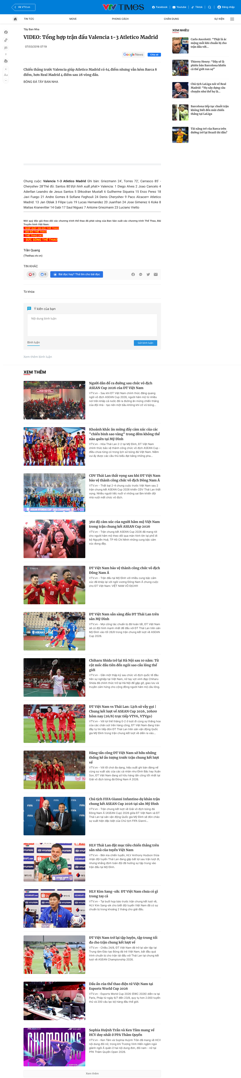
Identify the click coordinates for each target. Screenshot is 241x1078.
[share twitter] (148, 274)
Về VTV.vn (24, 7)
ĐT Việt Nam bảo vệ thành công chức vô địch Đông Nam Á (124, 570)
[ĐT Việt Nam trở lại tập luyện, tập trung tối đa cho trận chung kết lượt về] (54, 954)
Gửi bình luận (145, 342)
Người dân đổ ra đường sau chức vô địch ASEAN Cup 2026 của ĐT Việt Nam (120, 385)
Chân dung (171, 18)
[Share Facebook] (133, 274)
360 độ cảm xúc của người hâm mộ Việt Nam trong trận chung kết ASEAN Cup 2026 (124, 524)
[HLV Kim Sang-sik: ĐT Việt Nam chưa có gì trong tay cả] (54, 908)
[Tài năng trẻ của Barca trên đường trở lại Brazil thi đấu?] (180, 135)
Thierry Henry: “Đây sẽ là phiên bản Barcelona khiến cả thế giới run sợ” (208, 65)
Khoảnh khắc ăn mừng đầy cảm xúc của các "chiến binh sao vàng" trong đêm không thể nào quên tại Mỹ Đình (124, 434)
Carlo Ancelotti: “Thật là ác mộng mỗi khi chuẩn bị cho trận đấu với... (209, 43)
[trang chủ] (15, 19)
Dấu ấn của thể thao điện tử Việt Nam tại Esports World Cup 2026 (121, 986)
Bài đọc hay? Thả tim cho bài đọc (79, 274)
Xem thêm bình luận (38, 357)
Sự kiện (219, 18)
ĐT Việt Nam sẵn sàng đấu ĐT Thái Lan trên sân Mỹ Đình (124, 616)
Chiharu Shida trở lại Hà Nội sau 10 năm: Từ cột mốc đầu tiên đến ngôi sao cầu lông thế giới (124, 665)
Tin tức (29, 18)
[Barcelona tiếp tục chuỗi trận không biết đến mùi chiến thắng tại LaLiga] (180, 112)
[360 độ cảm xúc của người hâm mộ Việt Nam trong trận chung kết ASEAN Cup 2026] (54, 539)
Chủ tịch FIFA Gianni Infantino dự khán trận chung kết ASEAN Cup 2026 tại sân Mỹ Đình (124, 801)
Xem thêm (92, 1073)
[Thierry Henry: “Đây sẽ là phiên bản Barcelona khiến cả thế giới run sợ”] (180, 68)
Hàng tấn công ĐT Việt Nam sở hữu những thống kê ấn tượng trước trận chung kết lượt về (124, 757)
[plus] (6, 69)
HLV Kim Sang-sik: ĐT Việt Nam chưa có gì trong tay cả (123, 893)
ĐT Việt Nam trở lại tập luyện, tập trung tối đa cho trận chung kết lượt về (123, 940)
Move (73, 18)
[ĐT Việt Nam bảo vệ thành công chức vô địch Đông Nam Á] (54, 585)
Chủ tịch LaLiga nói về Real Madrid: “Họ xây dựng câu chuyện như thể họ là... (208, 87)
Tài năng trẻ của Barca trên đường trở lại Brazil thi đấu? (209, 130)
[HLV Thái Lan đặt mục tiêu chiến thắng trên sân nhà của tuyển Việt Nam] (54, 862)
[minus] (6, 80)
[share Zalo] (140, 274)
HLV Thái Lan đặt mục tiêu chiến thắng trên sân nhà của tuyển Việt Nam (124, 847)
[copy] (6, 40)
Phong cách (120, 18)
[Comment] (6, 48)
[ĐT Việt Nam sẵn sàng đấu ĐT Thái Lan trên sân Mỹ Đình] (54, 631)
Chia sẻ (154, 54)
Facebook (162, 7)
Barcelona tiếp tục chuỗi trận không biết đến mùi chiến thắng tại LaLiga (210, 110)
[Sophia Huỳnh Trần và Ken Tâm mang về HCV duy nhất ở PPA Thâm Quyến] (54, 1047)
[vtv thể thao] (123, 7)
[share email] (155, 274)
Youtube (181, 7)
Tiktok (199, 7)
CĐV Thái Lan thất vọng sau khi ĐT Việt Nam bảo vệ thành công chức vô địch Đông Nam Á (124, 478)
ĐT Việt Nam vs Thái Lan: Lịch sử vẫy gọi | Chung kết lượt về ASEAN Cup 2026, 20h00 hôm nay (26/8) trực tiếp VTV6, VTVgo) (123, 711)
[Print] (6, 61)
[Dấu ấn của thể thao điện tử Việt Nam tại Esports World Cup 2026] (54, 1001)
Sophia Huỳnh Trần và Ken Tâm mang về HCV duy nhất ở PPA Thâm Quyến (121, 1032)
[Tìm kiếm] (210, 7)
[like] (6, 32)
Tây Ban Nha (31, 29)
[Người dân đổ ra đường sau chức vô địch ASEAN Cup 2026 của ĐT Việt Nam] (54, 400)
